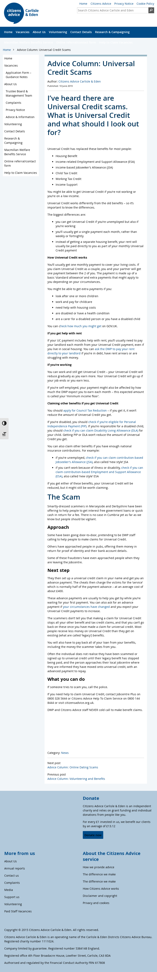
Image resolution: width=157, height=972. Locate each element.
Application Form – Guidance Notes (18, 75)
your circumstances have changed (86, 607)
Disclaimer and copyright (100, 896)
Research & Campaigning (112, 32)
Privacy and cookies (96, 903)
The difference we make (99, 874)
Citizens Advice (101, 4)
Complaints (13, 103)
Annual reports (14, 868)
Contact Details (81, 32)
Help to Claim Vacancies (116, 42)
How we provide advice (98, 867)
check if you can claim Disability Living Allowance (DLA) (100, 430)
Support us (11, 897)
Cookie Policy (145, 4)
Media (8, 890)
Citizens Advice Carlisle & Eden (79, 81)
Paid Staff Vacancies (18, 911)
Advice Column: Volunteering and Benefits (76, 779)
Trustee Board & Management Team (19, 93)
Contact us (11, 875)
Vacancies (22, 32)
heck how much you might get (80, 326)
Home (83, 4)
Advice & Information (20, 117)
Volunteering (58, 32)
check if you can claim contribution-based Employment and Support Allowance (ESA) (99, 472)
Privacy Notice (123, 4)
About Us (39, 32)
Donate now (92, 835)
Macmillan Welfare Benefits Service (28, 42)
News (65, 753)
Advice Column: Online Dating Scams (72, 767)
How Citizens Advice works (101, 889)
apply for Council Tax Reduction (85, 410)
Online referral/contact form (76, 42)
